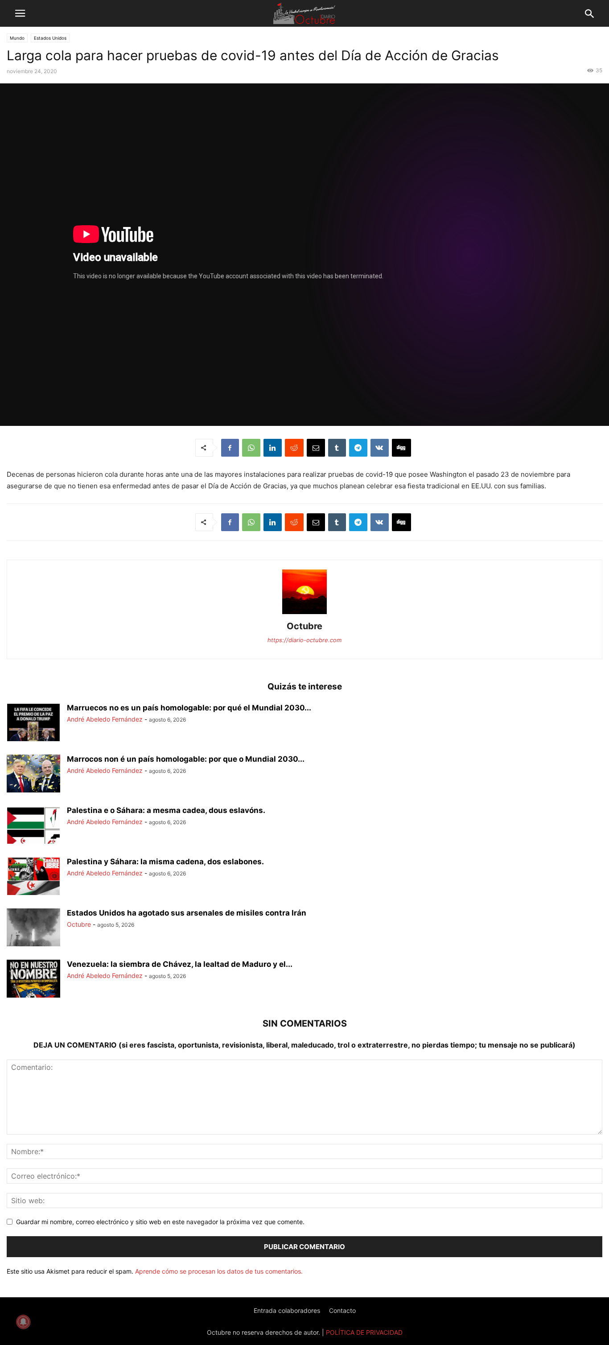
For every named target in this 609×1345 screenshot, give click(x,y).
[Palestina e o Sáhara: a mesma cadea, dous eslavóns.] (33, 826)
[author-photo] (304, 614)
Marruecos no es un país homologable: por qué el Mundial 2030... (189, 707)
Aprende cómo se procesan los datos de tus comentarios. (219, 1271)
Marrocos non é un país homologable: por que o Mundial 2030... (185, 759)
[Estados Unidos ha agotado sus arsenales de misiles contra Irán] (33, 928)
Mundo (17, 38)
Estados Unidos (50, 38)
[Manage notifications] (23, 1322)
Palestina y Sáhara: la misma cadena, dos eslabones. (165, 861)
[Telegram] (358, 448)
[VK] (379, 448)
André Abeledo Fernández (105, 719)
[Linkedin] (272, 448)
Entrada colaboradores (287, 1310)
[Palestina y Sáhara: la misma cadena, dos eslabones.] (33, 877)
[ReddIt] (294, 448)
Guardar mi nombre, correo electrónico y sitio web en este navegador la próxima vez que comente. (160, 1221)
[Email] (316, 448)
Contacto (342, 1310)
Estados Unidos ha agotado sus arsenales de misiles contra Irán (186, 912)
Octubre (304, 626)
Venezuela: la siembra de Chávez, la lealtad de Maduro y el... (179, 964)
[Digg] (401, 448)
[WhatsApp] (251, 448)
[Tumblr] (337, 448)
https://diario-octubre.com (304, 640)
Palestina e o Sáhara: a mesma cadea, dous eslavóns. (166, 810)
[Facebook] (230, 448)
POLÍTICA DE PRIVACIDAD (364, 1332)
